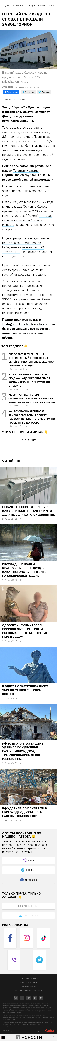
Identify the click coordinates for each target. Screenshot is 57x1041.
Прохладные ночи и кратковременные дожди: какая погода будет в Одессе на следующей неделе (26, 570)
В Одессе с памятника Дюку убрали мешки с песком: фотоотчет (25, 690)
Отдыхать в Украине (12, 5)
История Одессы (36, 5)
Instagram (9, 324)
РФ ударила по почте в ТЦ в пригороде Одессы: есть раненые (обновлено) (24, 812)
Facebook (26, 324)
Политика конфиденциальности (28, 990)
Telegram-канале (26, 170)
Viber (40, 324)
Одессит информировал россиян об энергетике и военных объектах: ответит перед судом (25, 631)
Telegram (31, 870)
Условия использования (28, 978)
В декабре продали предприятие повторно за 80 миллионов (25, 240)
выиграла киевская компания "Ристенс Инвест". (27, 220)
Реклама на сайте (29, 986)
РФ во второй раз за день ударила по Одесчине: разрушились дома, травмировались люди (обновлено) (22, 751)
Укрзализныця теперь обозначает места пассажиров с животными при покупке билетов (31, 398)
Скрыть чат (28, 440)
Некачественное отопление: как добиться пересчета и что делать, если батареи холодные (28, 511)
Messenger (31, 880)
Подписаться (31, 915)
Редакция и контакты (28, 982)
